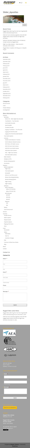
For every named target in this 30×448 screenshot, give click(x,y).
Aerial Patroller (8, 125)
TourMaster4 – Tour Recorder (12, 121)
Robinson (7, 201)
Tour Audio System (9, 171)
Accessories (6, 163)
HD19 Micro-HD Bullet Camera (12, 144)
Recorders (6, 117)
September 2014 (6, 93)
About (4, 246)
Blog (5, 244)
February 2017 (6, 65)
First (4, 264)
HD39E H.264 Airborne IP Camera (12, 139)
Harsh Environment (8, 209)
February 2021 (6, 63)
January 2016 (6, 76)
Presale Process (7, 215)
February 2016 (6, 74)
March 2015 (5, 85)
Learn (4, 105)
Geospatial (7, 173)
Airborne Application (8, 167)
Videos (5, 232)
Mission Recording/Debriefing (11, 177)
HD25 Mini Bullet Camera (11, 154)
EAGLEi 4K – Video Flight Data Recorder (14, 119)
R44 (7, 203)
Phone (4, 285)
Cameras (6, 138)
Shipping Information (8, 224)
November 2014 (6, 89)
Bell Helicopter (8, 193)
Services (5, 211)
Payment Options (8, 222)
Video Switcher (7, 157)
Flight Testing (8, 181)
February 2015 (6, 87)
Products (5, 115)
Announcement (6, 103)
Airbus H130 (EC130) (10, 191)
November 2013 (6, 95)
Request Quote (7, 219)
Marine (5, 207)
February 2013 (6, 97)
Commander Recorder (10, 123)
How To (7, 235)
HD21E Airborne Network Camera (12, 142)
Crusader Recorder (9, 127)
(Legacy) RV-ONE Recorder (11, 131)
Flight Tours (7, 168)
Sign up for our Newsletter (10, 407)
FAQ (5, 240)
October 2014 (6, 91)
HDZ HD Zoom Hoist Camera (11, 146)
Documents (6, 230)
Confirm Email (6, 282)
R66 (7, 205)
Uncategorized (6, 110)
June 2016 (5, 68)
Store (5, 226)
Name (5, 258)
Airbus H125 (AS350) (10, 189)
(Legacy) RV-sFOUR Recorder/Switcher (13, 133)
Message (6, 291)
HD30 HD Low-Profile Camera (12, 148)
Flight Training (8, 183)
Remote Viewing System (9, 161)
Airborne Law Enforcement (11, 175)
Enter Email (5, 277)
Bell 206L (8, 197)
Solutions (5, 165)
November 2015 (6, 80)
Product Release (6, 107)
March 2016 (5, 72)
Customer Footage (9, 238)
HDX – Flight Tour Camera (11, 152)
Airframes (6, 185)
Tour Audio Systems (8, 136)
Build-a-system (7, 217)
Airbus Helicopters (9, 187)
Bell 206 (8, 195)
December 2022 (6, 61)
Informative (7, 233)
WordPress (15, 446)
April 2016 (5, 70)
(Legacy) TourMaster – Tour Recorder (13, 129)
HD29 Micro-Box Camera (11, 150)
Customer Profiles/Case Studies (11, 242)
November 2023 (6, 59)
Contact (5, 248)
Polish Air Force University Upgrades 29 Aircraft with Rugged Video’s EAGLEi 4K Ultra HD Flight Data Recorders (14, 36)
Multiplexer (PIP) (7, 159)
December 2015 (6, 78)
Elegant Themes (15, 444)
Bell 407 (8, 199)
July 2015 (5, 83)
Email (5, 272)
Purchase (5, 213)
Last (4, 269)
